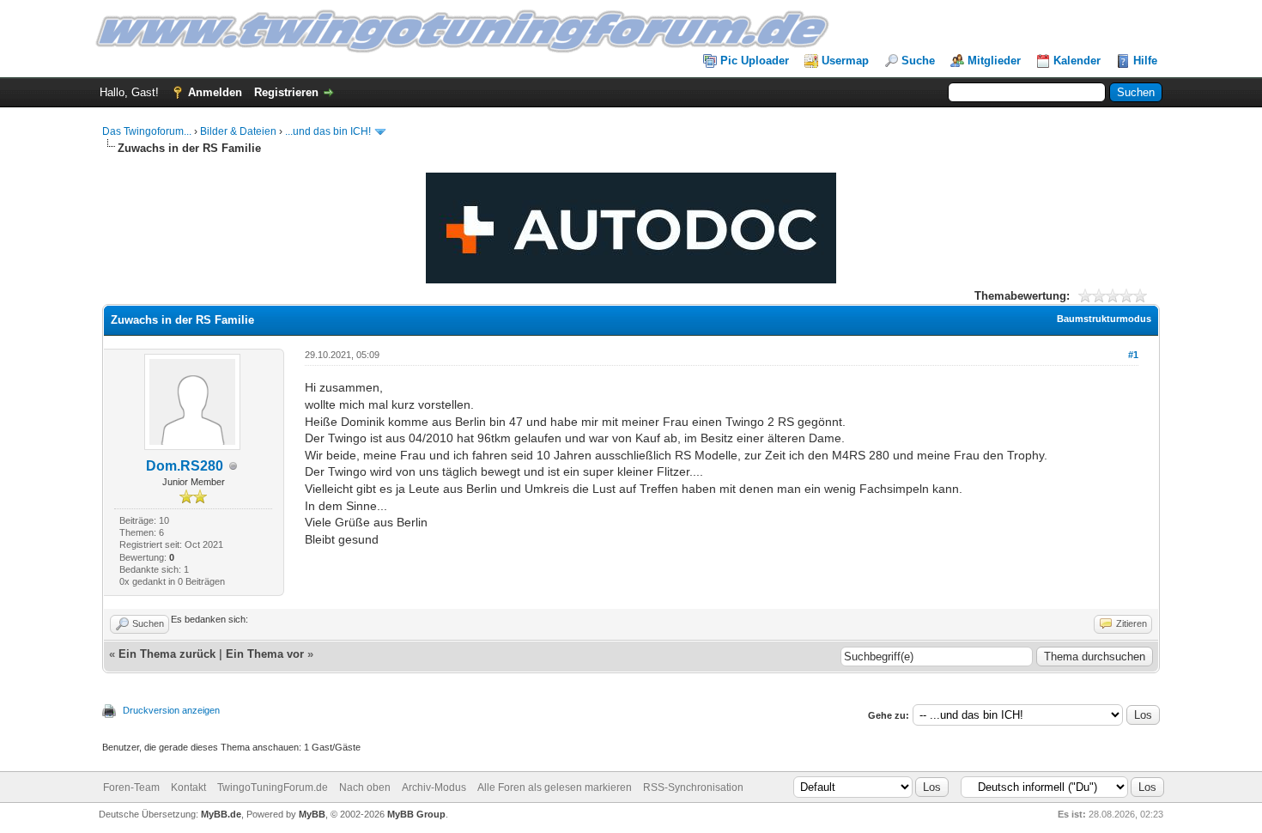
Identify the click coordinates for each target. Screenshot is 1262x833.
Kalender (1077, 60)
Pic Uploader (754, 60)
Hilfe (1145, 60)
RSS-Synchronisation (693, 787)
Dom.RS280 (184, 466)
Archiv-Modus (434, 787)
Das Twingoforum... (146, 131)
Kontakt (188, 787)
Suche (918, 60)
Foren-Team (131, 787)
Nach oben (365, 787)
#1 (1133, 355)
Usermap (845, 60)
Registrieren (286, 92)
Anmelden (215, 92)
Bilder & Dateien (238, 131)
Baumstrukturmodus (1104, 318)
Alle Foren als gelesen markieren (554, 787)
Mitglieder (994, 60)
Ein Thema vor (265, 654)
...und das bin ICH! (328, 131)
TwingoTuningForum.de (272, 787)
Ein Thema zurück (166, 654)
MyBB (312, 814)
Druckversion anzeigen (171, 710)
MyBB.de (221, 814)
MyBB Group (416, 814)
